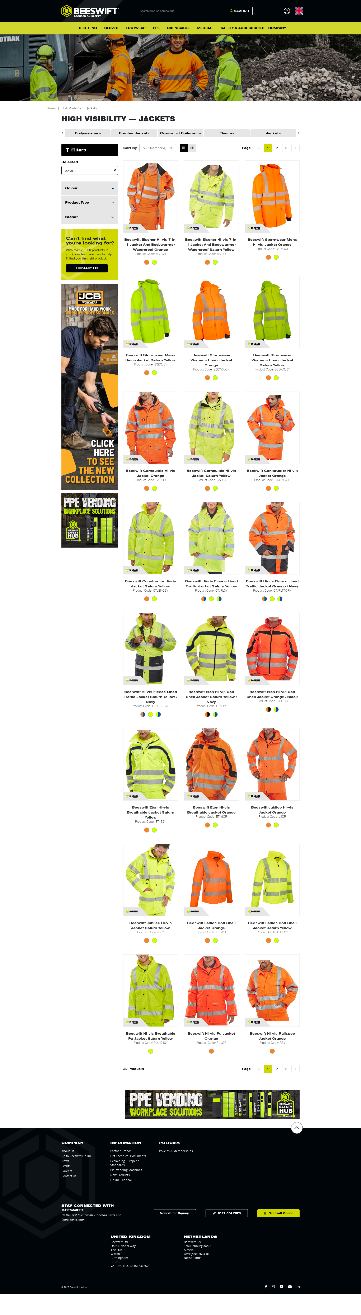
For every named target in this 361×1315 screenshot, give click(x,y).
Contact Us (87, 268)
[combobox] (299, 11)
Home (51, 108)
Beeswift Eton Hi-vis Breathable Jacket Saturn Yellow (150, 812)
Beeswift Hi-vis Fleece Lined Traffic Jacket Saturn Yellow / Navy (150, 697)
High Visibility (71, 108)
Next (299, 133)
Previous (62, 133)
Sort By (130, 148)
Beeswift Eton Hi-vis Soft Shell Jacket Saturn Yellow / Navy (211, 697)
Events (66, 1166)
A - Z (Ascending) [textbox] (154, 148)
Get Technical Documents (128, 1156)
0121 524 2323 (229, 1213)
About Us (67, 1151)
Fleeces (227, 133)
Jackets (92, 108)
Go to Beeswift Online (76, 1156)
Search (241, 11)
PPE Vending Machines (126, 1170)
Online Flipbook (121, 1180)
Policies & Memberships (176, 1151)
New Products (120, 1175)
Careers (66, 1171)
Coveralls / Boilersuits (180, 133)
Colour (71, 188)
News (65, 1161)
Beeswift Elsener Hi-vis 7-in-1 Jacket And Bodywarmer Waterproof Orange (150, 245)
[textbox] (299, 11)
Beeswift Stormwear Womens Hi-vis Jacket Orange (211, 360)
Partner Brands (121, 1151)
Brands (72, 217)
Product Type (77, 202)
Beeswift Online (280, 1213)
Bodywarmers (88, 133)
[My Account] (287, 11)
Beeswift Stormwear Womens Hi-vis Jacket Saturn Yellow (272, 360)
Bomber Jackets (134, 133)
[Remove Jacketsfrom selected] (115, 170)
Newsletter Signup (174, 1213)
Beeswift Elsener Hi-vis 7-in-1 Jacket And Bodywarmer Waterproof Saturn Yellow (211, 245)
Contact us (68, 1176)
